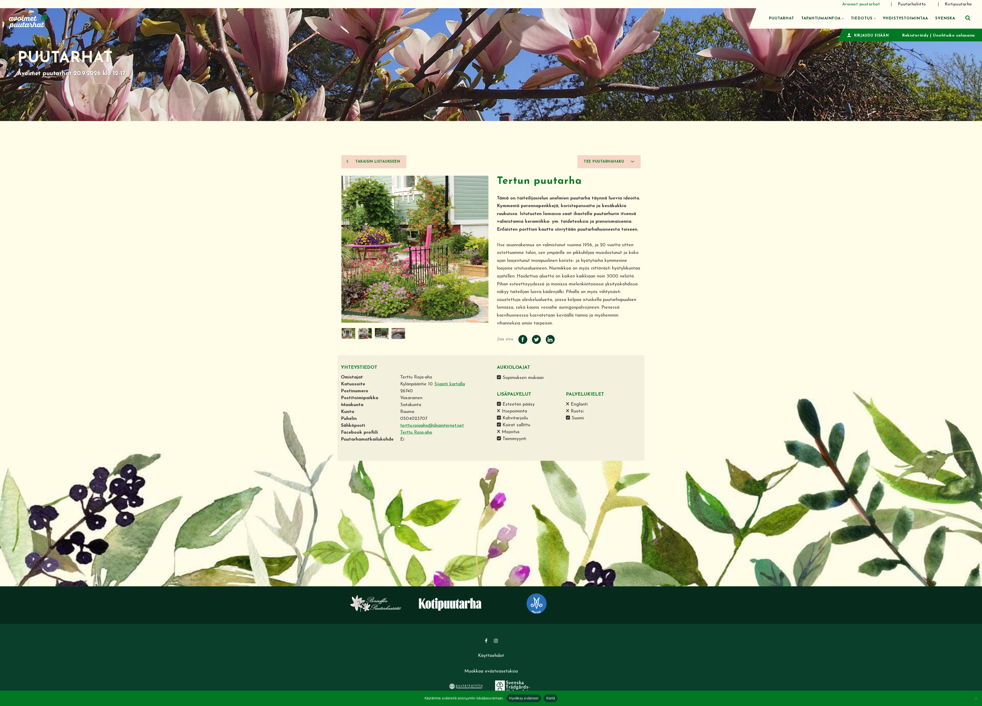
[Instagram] (495, 640)
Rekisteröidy (915, 35)
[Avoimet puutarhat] (28, 21)
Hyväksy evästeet (524, 698)
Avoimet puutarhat (861, 4)
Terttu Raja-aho (416, 432)
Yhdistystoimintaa (905, 18)
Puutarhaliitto (912, 4)
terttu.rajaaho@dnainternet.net (432, 425)
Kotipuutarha (958, 4)
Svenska (945, 18)
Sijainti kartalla (449, 384)
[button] (843, 18)
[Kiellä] (975, 698)
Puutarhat (781, 18)
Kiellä (550, 698)
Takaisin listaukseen (377, 162)
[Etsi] (967, 17)
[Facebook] (486, 640)
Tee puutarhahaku (605, 162)
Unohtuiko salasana (954, 35)
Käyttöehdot (491, 656)
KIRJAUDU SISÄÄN (871, 36)
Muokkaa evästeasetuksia (491, 671)
